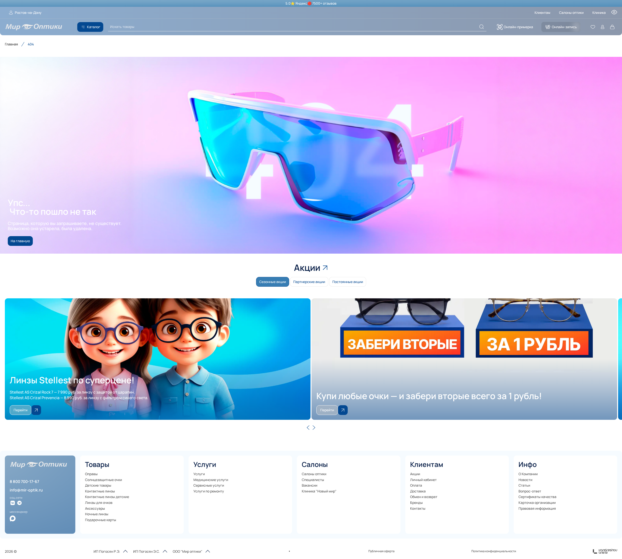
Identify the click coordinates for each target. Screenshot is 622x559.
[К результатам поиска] (481, 27)
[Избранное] (593, 27)
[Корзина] (612, 27)
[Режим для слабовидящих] (614, 13)
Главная (11, 44)
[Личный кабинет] (602, 27)
